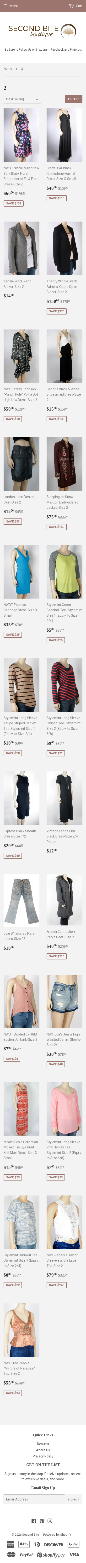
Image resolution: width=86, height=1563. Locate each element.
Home (8, 68)
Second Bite (30, 1534)
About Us (43, 1450)
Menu (14, 6)
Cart (78, 6)
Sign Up (73, 1499)
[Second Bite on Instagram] (50, 1522)
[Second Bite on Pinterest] (41, 1522)
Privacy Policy (43, 1456)
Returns (43, 1444)
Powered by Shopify (57, 1534)
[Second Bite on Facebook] (33, 1522)
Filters (73, 99)
